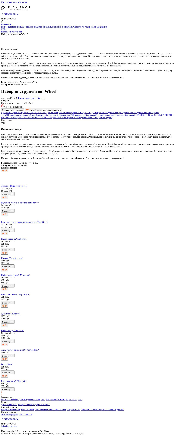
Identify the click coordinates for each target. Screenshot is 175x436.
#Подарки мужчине (96, 112)
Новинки (16, 27)
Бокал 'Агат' (6, 364)
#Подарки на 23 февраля (83, 115)
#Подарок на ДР (64, 115)
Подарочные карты (41, 404)
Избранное (15, 409)
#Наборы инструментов (18, 112)
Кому (71, 27)
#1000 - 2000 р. (93, 117)
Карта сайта (71, 399)
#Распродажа (106, 117)
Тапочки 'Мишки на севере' (14, 186)
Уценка (103, 27)
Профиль (5, 409)
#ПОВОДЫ (81, 112)
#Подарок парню (142, 112)
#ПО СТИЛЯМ (41, 117)
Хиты (39, 27)
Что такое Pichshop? (10, 399)
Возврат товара (25, 404)
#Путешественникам (24, 117)
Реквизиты (51, 399)
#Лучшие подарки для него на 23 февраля (114, 115)
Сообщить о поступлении (12, 110)
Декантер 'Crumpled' (10, 314)
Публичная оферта (41, 409)
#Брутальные (54, 117)
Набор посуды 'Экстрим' (12, 330)
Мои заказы (26, 409)
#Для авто (50, 112)
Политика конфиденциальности (65, 409)
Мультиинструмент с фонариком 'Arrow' (20, 203)
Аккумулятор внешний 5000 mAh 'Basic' (20, 350)
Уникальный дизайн (51, 27)
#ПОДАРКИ (139, 115)
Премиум (65, 27)
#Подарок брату (112, 112)
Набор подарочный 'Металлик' (15, 275)
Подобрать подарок (83, 27)
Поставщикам (25, 414)
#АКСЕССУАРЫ (38, 112)
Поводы (96, 27)
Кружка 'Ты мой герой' (12, 258)
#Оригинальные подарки (18, 115)
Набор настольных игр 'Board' (15, 294)
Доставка (5, 2)
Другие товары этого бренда (30, 98)
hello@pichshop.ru (9, 426)
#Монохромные (68, 117)
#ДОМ (4, 112)
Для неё (24, 27)
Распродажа (6, 27)
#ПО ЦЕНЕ (80, 117)
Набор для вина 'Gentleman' (14, 239)
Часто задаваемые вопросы (32, 399)
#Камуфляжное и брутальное (43, 115)
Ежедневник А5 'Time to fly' (14, 381)
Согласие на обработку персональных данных (102, 409)
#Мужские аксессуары (65, 112)
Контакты (22, 2)
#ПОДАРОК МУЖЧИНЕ (157, 115)
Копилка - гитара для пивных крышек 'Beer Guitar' (24, 222)
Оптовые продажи (9, 414)
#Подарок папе (127, 112)
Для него (32, 27)
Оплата (13, 2)
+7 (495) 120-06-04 (9, 14)
